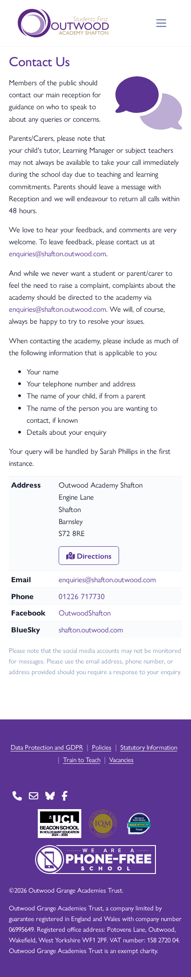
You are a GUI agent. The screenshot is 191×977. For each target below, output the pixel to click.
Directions (93, 555)
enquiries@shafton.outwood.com (57, 253)
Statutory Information (148, 746)
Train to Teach (81, 759)
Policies (101, 746)
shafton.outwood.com (91, 629)
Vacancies (121, 759)
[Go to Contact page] (17, 796)
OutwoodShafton (85, 612)
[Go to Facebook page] (65, 796)
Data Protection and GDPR (47, 746)
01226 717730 (82, 596)
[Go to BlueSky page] (50, 796)
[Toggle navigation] (161, 23)
